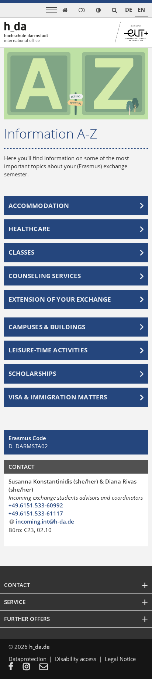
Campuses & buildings (47, 327)
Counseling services (44, 276)
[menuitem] (15, 667)
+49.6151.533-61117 (35, 513)
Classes (21, 252)
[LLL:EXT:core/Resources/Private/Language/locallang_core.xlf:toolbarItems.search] (114, 10)
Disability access (75, 658)
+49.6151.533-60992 (35, 505)
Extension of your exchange (59, 299)
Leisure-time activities (47, 350)
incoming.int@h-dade (45, 521)
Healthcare (29, 229)
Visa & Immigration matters (57, 397)
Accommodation (38, 206)
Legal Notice (120, 658)
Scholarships (32, 374)
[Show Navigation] (51, 10)
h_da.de (39, 646)
